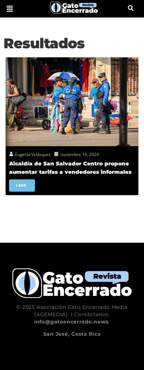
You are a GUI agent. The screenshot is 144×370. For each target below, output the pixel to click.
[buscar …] (130, 9)
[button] (10, 9)
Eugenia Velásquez (33, 154)
